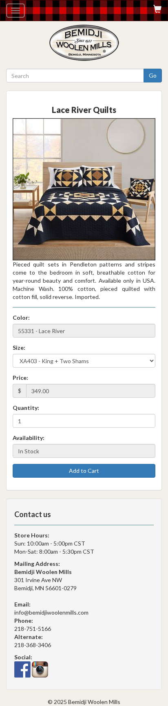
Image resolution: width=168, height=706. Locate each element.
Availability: (28, 437)
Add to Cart (84, 470)
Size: (19, 347)
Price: (20, 377)
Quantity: (26, 407)
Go (153, 75)
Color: (21, 317)
